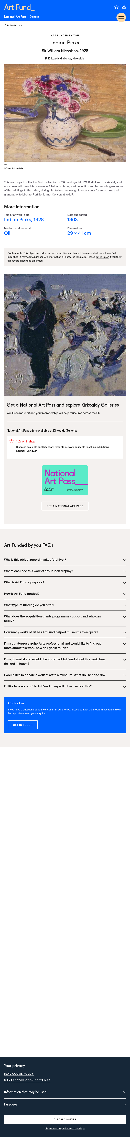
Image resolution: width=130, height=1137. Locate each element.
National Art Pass (15, 16)
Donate (34, 16)
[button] (65, 506)
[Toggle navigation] (121, 17)
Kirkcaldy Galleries (100, 405)
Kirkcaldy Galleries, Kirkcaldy (66, 58)
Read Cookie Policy (19, 1073)
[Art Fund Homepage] (19, 7)
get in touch (102, 257)
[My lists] (116, 7)
